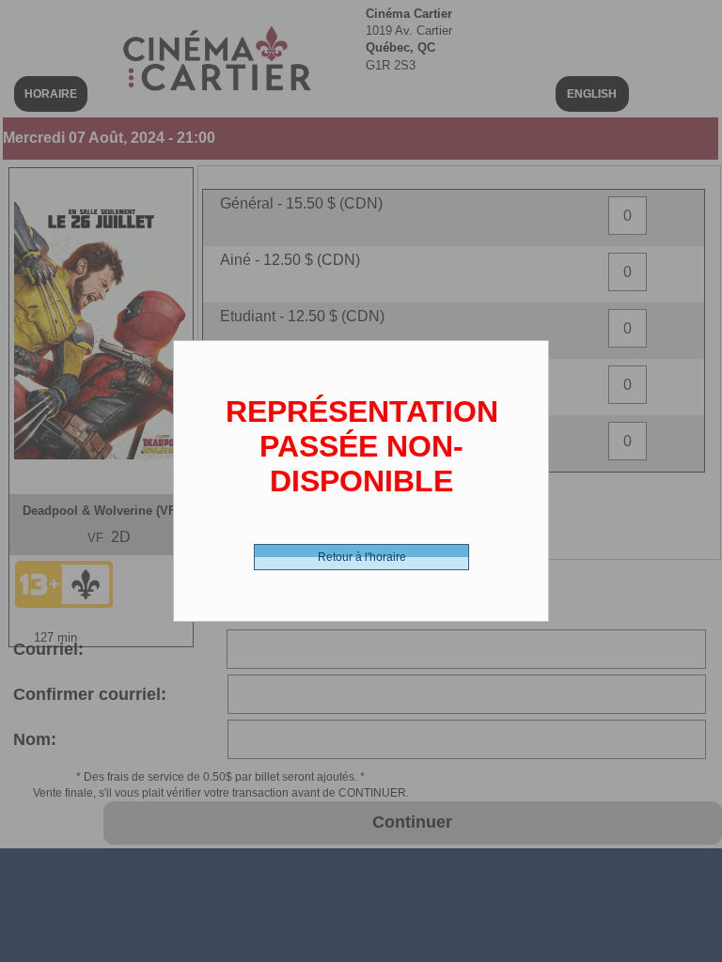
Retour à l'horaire (362, 557)
